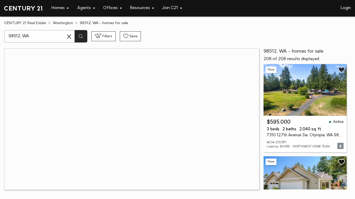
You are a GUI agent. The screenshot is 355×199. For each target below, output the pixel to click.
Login (346, 8)
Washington (63, 23)
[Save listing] (341, 70)
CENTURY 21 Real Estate (25, 23)
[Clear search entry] (69, 36)
